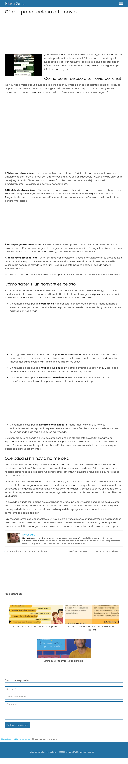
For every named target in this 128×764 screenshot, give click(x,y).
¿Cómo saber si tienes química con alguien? (27, 551)
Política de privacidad (84, 752)
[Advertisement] (64, 32)
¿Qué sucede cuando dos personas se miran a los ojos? (95, 551)
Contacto (68, 752)
